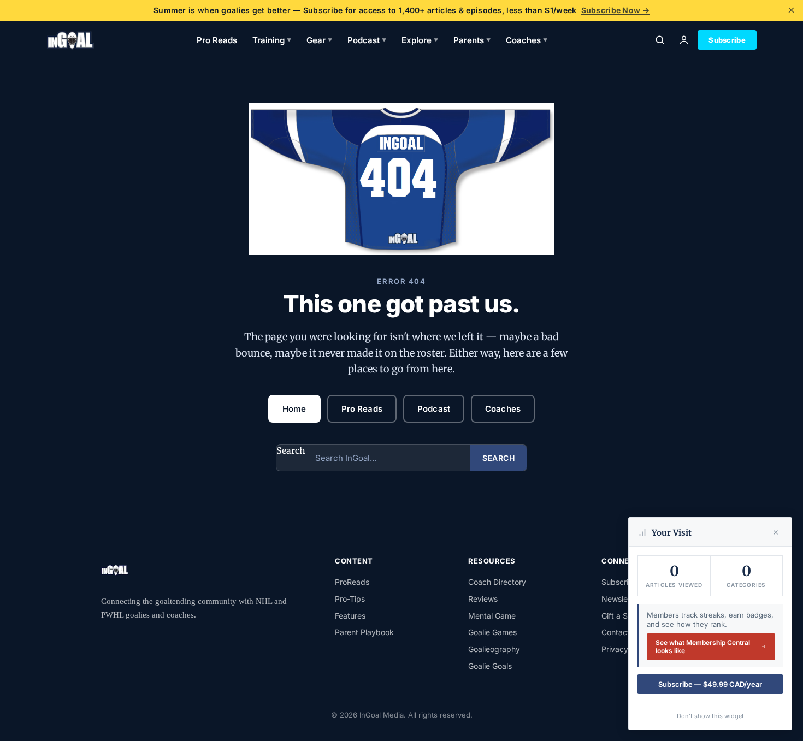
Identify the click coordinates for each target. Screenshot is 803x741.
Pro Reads (217, 40)
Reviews (483, 598)
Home (294, 409)
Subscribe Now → (615, 10)
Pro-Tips (350, 598)
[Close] (776, 532)
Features (350, 615)
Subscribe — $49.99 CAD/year (710, 684)
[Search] (660, 39)
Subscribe (727, 39)
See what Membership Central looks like (703, 646)
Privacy (614, 649)
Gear (319, 40)
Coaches (526, 40)
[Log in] (684, 39)
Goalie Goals (490, 666)
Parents (472, 40)
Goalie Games (492, 632)
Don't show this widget (710, 716)
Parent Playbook (364, 632)
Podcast (366, 40)
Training (271, 40)
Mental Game (492, 615)
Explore (420, 40)
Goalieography (494, 649)
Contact (615, 632)
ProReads (352, 581)
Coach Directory (497, 581)
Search (290, 450)
